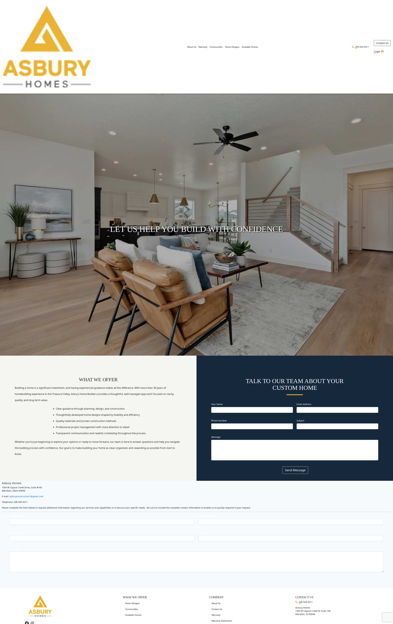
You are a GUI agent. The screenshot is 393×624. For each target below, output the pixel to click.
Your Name (217, 404)
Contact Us (382, 43)
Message (215, 437)
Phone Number (219, 420)
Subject (300, 420)
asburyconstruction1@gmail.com (26, 496)
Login (377, 51)
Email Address (304, 404)
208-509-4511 (362, 46)
